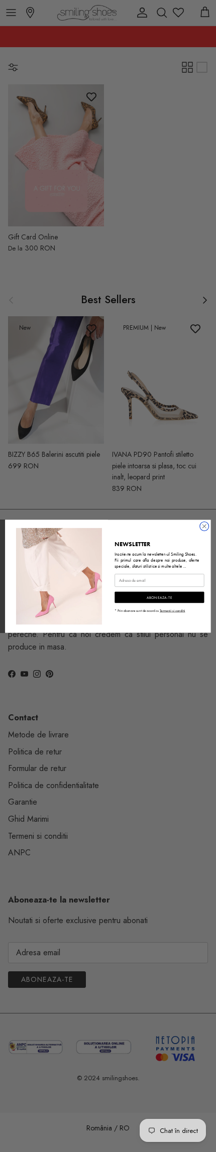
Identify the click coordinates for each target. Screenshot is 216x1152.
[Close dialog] (204, 526)
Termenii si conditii (172, 610)
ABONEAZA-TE (159, 597)
